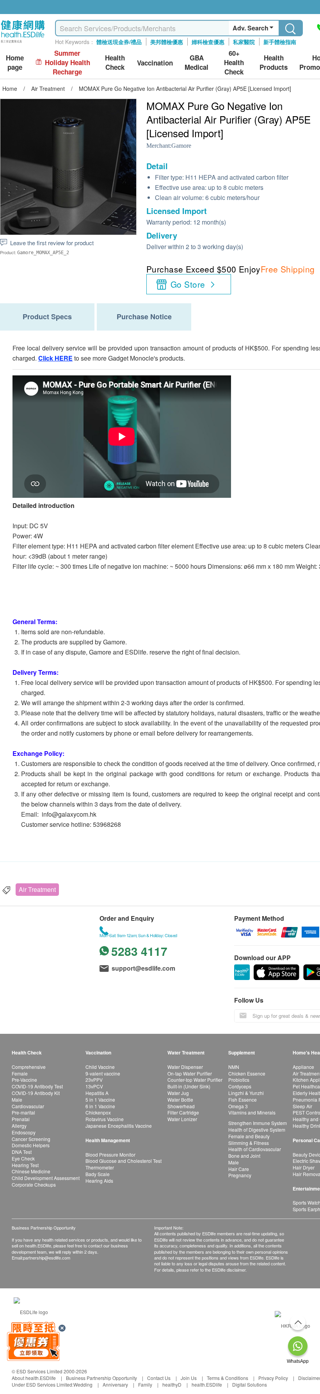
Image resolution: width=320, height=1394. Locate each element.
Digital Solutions (249, 1384)
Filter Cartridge (183, 1112)
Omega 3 (238, 1106)
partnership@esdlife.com (46, 1257)
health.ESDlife (207, 1384)
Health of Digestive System (256, 1129)
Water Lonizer (182, 1119)
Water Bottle (180, 1099)
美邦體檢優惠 (166, 42)
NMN (233, 1066)
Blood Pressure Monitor (110, 1154)
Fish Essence (242, 1099)
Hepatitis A (96, 1093)
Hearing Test (25, 1165)
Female (20, 1073)
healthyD (171, 1384)
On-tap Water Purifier (189, 1073)
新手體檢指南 (279, 42)
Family (145, 1384)
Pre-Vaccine (24, 1079)
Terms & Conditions (227, 1378)
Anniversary (115, 1384)
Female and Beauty (249, 1136)
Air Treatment (37, 889)
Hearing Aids (99, 1180)
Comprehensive (29, 1066)
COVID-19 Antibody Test (37, 1086)
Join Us (189, 1378)
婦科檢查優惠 (208, 42)
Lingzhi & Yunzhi (246, 1093)
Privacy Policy (273, 1378)
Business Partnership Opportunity (101, 1378)
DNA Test (22, 1151)
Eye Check (23, 1158)
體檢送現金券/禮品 (119, 42)
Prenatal (21, 1119)
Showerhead (181, 1106)
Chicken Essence (246, 1073)
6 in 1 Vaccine (100, 1106)
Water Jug (178, 1093)
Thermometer (99, 1167)
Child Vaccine (100, 1066)
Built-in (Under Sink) (188, 1086)
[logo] (23, 43)
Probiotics (238, 1079)
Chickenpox (98, 1112)
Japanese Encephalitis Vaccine (118, 1125)
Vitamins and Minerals (252, 1112)
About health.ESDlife (34, 1378)
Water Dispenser (185, 1066)
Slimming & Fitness (248, 1142)
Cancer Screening (31, 1139)
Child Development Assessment (46, 1178)
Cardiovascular (28, 1106)
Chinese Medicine (31, 1171)
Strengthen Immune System (257, 1123)
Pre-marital (23, 1112)
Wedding (82, 1384)
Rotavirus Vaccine (104, 1119)
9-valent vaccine (102, 1073)
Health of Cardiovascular (254, 1149)
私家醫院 (244, 42)
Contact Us (159, 1378)
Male (17, 1099)
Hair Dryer (304, 1167)
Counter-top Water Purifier (194, 1079)
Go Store (188, 284)
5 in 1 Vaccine (100, 1099)
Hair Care (238, 1169)
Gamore (181, 145)
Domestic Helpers (31, 1145)
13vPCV (94, 1086)
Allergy (19, 1125)
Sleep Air (302, 1106)
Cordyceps (239, 1086)
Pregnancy (239, 1175)
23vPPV (94, 1079)
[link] (31, 1310)
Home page (15, 62)
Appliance (303, 1066)
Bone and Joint (244, 1155)
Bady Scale (97, 1174)
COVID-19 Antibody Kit (36, 1093)
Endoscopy (24, 1132)
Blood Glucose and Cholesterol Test (123, 1160)
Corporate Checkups (34, 1184)
